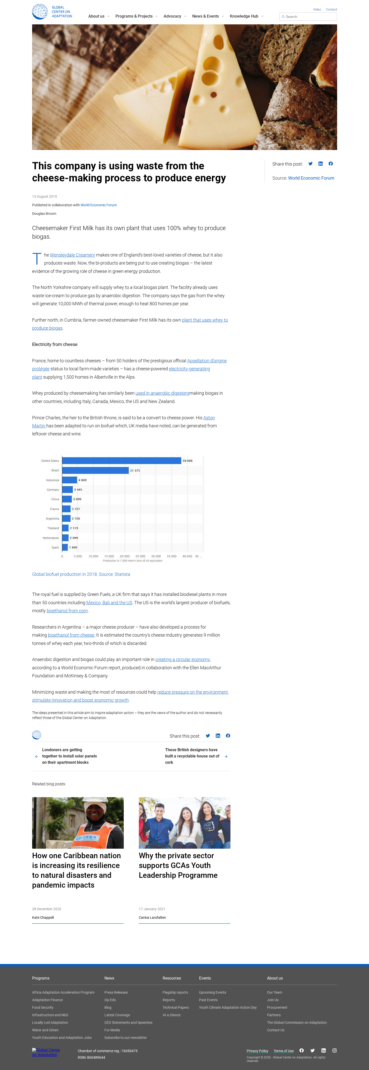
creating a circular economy (182, 659)
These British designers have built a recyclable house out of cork (192, 756)
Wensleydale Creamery (72, 255)
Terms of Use (284, 1051)
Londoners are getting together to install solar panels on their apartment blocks (69, 756)
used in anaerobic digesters (162, 393)
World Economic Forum (99, 205)
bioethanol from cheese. (71, 635)
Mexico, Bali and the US (109, 602)
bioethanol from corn (67, 610)
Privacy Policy (257, 1051)
